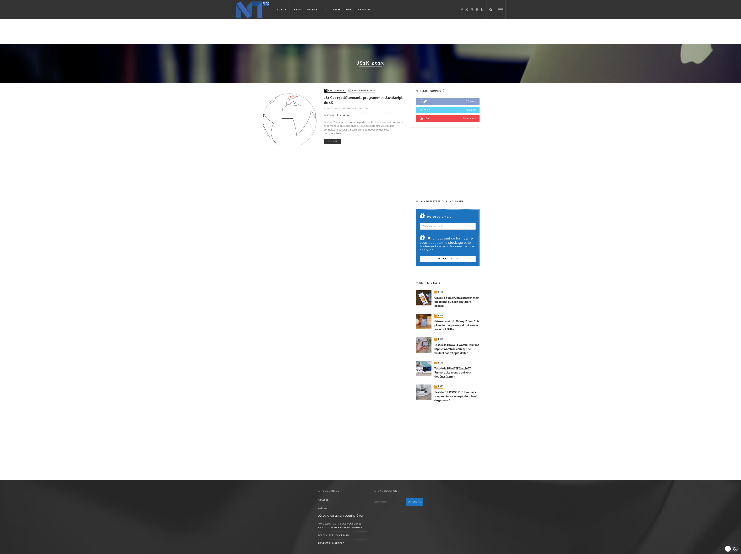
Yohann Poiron (341, 109)
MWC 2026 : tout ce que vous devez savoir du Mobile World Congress (340, 525)
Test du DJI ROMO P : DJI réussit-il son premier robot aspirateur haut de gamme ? (455, 396)
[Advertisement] (74, 31)
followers (471, 101)
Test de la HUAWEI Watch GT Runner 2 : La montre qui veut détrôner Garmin (452, 372)
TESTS (296, 9)
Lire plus (332, 141)
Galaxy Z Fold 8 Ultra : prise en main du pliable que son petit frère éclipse (456, 301)
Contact (323, 508)
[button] (732, 549)
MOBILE (312, 9)
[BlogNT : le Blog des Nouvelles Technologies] (252, 9)
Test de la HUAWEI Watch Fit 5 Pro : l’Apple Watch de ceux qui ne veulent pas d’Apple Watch (456, 349)
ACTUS (281, 9)
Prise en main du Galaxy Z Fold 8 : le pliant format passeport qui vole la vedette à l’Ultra (456, 325)
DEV (349, 9)
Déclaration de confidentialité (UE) (340, 515)
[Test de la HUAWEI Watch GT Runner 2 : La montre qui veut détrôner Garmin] (423, 368)
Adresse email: (439, 216)
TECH (336, 9)
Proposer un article (331, 543)
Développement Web (362, 90)
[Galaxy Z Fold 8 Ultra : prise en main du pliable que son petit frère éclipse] (423, 297)
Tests (439, 292)
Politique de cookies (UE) (333, 535)
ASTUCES (364, 9)
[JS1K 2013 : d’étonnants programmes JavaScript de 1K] (289, 117)
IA (325, 9)
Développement (335, 90)
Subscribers (469, 118)
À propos (323, 500)
